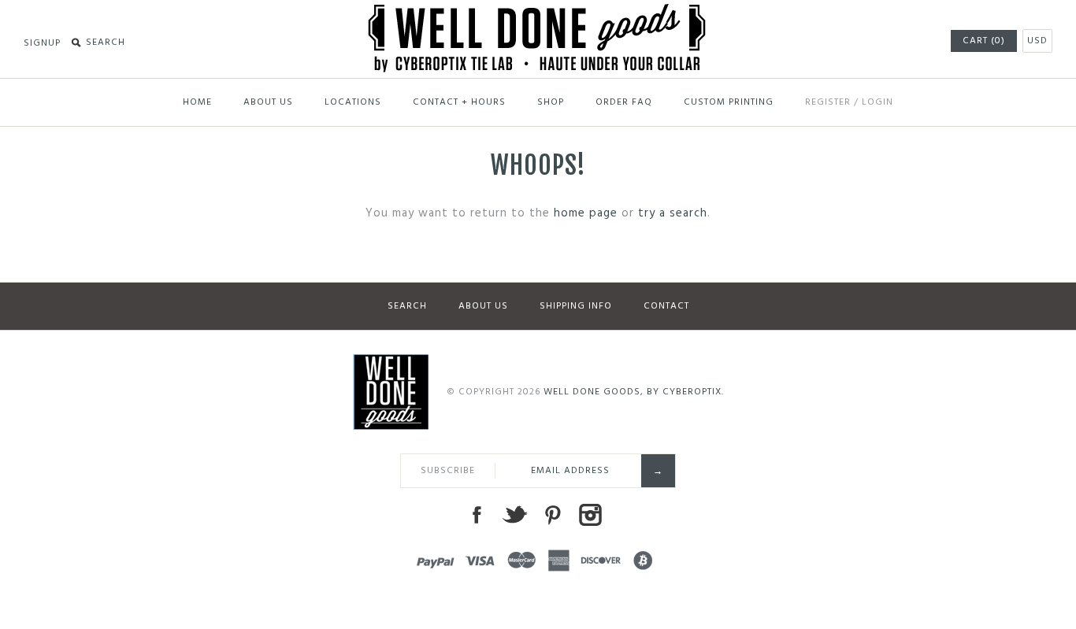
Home (197, 102)
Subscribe (448, 471)
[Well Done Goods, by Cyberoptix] (538, 13)
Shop (550, 102)
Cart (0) (984, 41)
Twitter (514, 515)
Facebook (476, 515)
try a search (672, 213)
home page (586, 213)
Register (828, 102)
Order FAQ (624, 102)
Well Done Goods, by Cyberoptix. (634, 392)
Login (877, 102)
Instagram (590, 515)
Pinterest (552, 515)
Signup (42, 43)
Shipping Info (576, 306)
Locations (353, 102)
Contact (666, 306)
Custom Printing (729, 102)
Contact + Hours (459, 102)
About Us (268, 102)
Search (407, 306)
